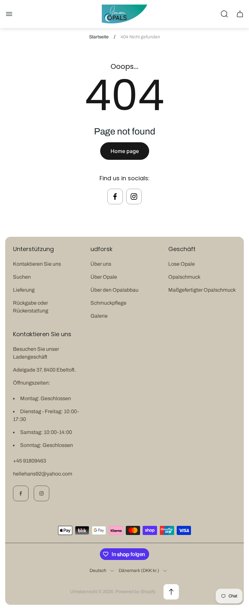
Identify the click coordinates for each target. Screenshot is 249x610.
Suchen (22, 277)
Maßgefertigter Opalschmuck (202, 290)
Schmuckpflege (108, 303)
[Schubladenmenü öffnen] (9, 13)
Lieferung (24, 290)
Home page (125, 151)
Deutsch (97, 570)
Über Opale (103, 277)
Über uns (100, 264)
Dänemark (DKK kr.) (139, 570)
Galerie (99, 316)
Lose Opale (181, 264)
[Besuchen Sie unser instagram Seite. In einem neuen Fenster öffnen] (134, 196)
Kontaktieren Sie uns (37, 264)
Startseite (99, 36)
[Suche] (224, 14)
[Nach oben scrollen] (171, 592)
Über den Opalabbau (114, 290)
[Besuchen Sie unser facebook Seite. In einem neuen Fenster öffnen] (115, 196)
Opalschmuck (184, 277)
